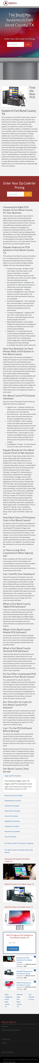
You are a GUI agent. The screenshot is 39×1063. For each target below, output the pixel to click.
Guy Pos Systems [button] (10, 836)
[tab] (19, 776)
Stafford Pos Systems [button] (12, 806)
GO (28, 44)
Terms (5, 1062)
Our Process (6, 1039)
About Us (5, 1026)
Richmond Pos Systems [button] (12, 811)
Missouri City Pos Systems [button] (14, 795)
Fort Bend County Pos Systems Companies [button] (19, 843)
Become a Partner (8, 1052)
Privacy (34, 1059)
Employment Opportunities (11, 1030)
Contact (4, 1043)
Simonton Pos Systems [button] (12, 831)
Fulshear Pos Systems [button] (12, 826)
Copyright (11, 1062)
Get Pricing (12, 949)
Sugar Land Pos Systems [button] (13, 776)
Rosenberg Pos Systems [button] (13, 801)
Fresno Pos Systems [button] (11, 816)
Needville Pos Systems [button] (12, 821)
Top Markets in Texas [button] (32, 996)
